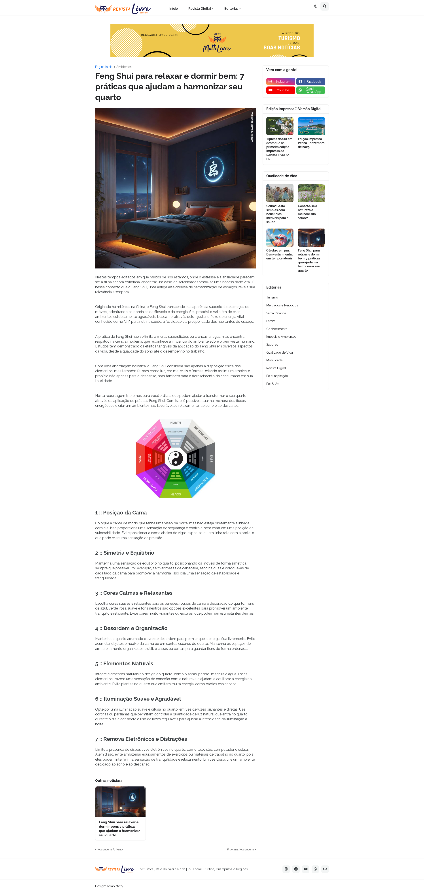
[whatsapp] (315, 869)
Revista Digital (276, 368)
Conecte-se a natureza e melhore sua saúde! (307, 212)
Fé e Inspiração (277, 376)
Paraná (271, 321)
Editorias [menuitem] (231, 9)
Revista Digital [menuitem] (199, 9)
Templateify (115, 886)
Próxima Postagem (240, 849)
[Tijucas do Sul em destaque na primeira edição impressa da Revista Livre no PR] (279, 126)
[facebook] (296, 869)
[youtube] (305, 869)
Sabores (272, 344)
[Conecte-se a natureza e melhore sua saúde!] (311, 193)
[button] (315, 6)
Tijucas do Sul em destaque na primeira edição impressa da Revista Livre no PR (279, 149)
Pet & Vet (272, 384)
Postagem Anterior (110, 849)
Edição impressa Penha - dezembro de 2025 (311, 143)
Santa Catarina (276, 313)
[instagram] (286, 869)
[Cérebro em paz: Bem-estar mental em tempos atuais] (279, 238)
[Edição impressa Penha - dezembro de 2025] (311, 126)
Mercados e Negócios (282, 305)
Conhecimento (277, 329)
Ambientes (124, 66)
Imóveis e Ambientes (281, 336)
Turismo (272, 297)
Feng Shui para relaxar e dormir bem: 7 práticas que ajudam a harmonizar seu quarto (119, 828)
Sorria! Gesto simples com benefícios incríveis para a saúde (277, 214)
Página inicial (104, 66)
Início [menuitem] (173, 9)
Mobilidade (274, 360)
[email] (325, 869)
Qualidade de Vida (279, 352)
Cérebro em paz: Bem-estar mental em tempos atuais (279, 254)
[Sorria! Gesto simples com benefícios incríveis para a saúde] (279, 193)
